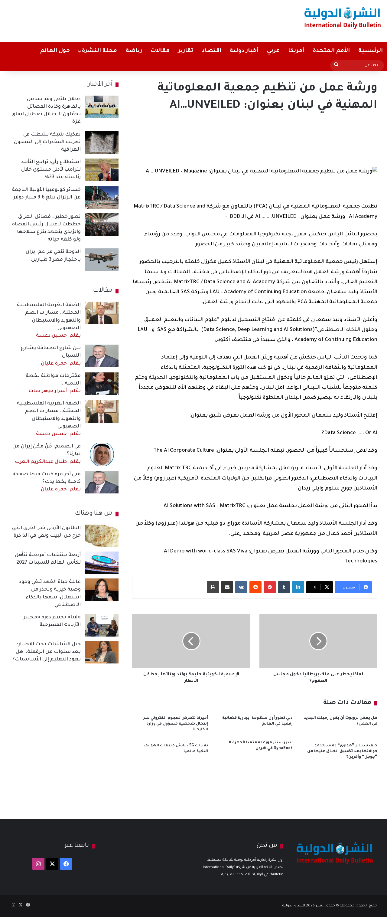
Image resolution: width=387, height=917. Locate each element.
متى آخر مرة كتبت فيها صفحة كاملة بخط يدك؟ (46, 482)
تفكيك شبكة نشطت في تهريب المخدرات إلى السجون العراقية (47, 142)
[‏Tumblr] (284, 587)
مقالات (160, 51)
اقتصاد (211, 51)
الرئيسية (370, 51)
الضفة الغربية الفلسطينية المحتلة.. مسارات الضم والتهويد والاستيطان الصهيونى (49, 321)
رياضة (134, 51)
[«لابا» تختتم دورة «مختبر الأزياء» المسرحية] (102, 625)
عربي (273, 51)
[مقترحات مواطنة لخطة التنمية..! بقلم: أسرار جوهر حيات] (102, 383)
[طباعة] (213, 587)
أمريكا (296, 51)
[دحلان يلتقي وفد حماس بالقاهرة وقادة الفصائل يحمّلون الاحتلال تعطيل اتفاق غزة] (102, 107)
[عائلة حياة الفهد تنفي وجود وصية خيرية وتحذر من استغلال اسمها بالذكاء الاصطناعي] (102, 589)
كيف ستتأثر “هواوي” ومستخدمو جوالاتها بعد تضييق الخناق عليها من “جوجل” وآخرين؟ (342, 751)
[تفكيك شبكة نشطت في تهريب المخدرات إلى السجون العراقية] (102, 142)
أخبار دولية (244, 51)
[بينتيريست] (270, 587)
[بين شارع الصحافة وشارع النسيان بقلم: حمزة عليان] (102, 356)
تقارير (185, 51)
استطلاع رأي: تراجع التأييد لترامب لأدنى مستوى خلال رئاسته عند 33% (51, 169)
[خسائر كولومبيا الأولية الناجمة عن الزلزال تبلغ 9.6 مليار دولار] (102, 197)
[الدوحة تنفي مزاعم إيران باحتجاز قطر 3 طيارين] (102, 259)
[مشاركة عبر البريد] (227, 587)
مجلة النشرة (99, 51)
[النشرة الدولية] (342, 17)
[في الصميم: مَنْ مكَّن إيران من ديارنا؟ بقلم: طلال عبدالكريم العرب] (102, 454)
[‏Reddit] (255, 587)
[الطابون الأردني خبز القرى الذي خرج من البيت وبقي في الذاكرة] (102, 536)
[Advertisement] (128, 19)
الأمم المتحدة (331, 51)
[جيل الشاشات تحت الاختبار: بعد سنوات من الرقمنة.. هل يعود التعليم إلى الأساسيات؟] (102, 652)
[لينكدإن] (298, 587)
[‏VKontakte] (241, 587)
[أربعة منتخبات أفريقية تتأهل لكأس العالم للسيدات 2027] (102, 563)
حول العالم (55, 51)
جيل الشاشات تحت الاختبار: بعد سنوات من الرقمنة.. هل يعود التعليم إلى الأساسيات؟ (46, 652)
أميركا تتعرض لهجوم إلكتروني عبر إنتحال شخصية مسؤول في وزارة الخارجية (175, 724)
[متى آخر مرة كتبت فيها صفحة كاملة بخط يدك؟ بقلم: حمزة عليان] (102, 482)
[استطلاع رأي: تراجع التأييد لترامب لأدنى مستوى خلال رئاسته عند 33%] (102, 170)
